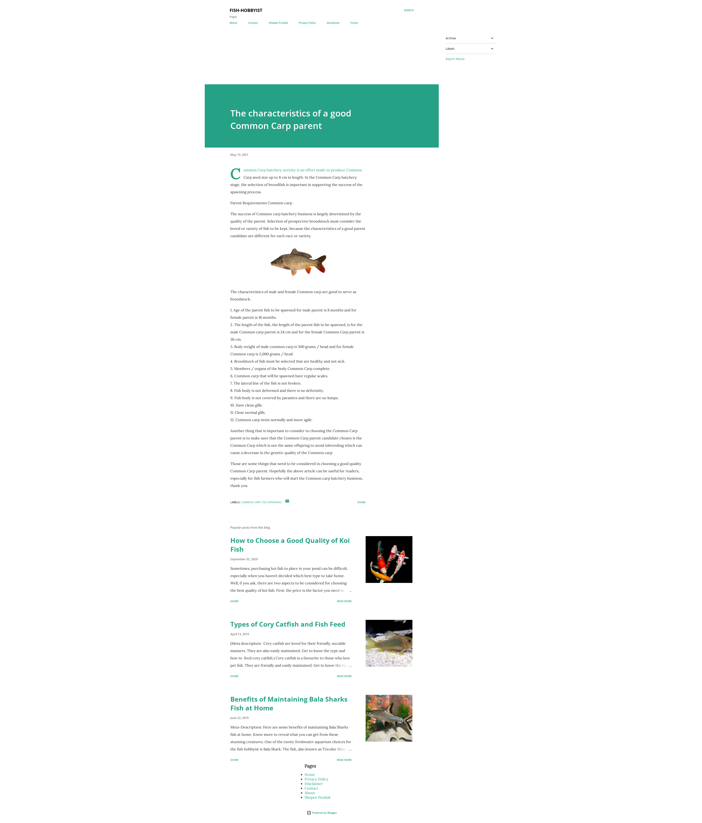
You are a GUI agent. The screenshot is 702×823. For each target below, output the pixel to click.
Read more (344, 601)
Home (354, 23)
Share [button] (361, 502)
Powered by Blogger (324, 812)
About (233, 23)
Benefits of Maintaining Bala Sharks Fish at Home (289, 703)
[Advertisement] (314, 58)
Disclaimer (333, 23)
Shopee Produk (278, 23)
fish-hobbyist (246, 10)
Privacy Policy (307, 23)
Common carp (251, 502)
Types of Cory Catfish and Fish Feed (287, 624)
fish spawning (272, 502)
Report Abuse (455, 59)
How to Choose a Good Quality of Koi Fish (290, 545)
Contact (253, 23)
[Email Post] (287, 502)
